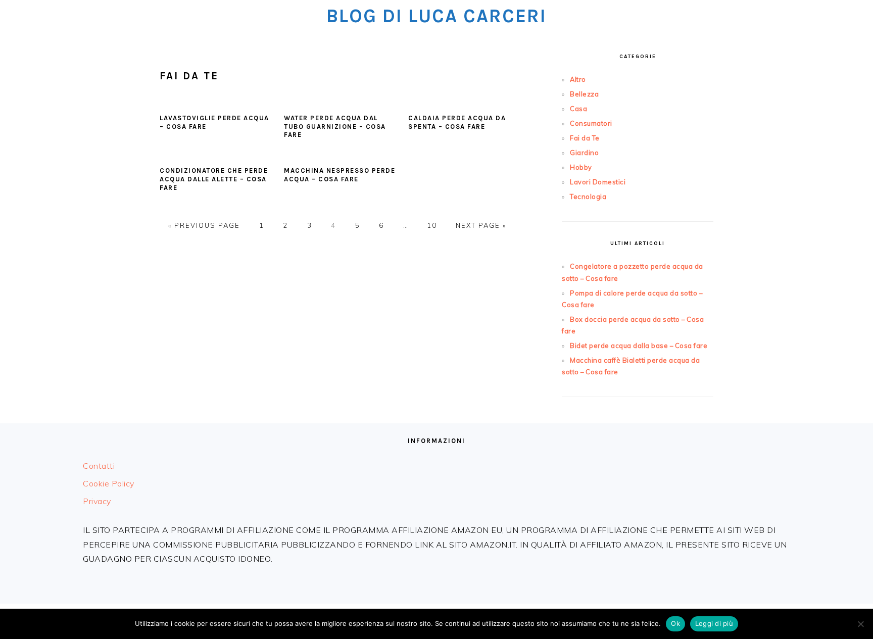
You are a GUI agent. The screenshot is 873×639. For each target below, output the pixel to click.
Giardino (584, 153)
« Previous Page (204, 225)
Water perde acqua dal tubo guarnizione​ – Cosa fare (335, 126)
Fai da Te (585, 138)
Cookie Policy (108, 483)
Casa (578, 109)
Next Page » (481, 225)
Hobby (581, 167)
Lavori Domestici (597, 182)
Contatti (99, 466)
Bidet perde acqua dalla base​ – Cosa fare (638, 345)
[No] (860, 624)
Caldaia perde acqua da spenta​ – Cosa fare (457, 122)
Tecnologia (588, 196)
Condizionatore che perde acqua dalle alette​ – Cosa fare (214, 179)
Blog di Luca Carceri (436, 16)
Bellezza (584, 94)
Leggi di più (714, 623)
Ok (675, 623)
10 (432, 225)
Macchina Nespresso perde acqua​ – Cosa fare (339, 175)
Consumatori (591, 123)
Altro (578, 79)
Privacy (97, 501)
